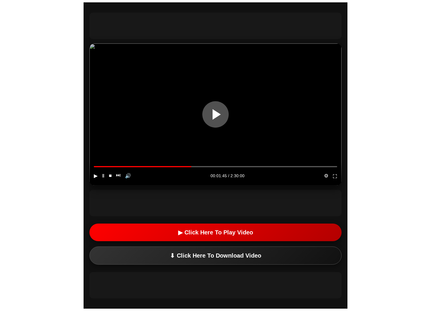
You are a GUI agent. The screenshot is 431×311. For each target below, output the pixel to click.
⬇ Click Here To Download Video (215, 255)
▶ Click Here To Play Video (215, 232)
